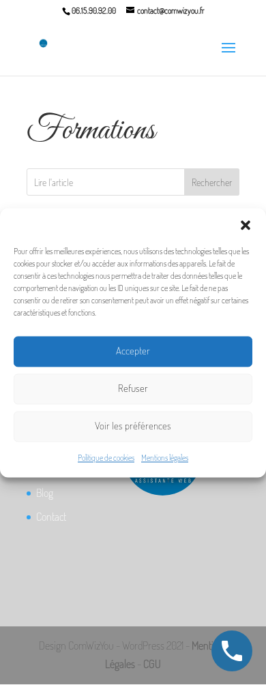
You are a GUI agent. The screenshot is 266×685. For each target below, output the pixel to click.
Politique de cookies (106, 458)
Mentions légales (164, 458)
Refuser (133, 388)
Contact (51, 516)
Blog (44, 493)
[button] (245, 225)
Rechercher (212, 182)
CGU (152, 664)
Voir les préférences (133, 425)
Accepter (133, 350)
